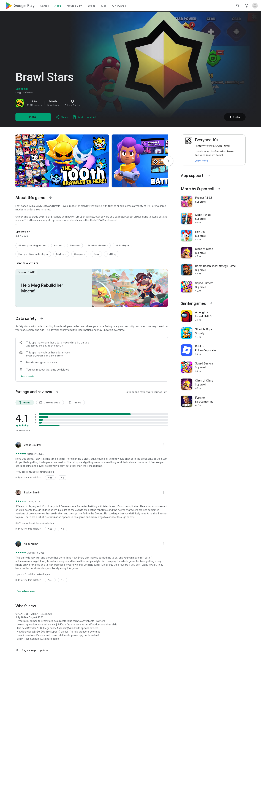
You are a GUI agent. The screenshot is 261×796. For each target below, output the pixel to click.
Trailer (234, 117)
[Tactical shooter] (97, 245)
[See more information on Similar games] (211, 303)
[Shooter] (75, 245)
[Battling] (111, 254)
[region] (65, 103)
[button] (62, 160)
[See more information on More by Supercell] (219, 188)
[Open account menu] (255, 5)
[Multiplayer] (122, 245)
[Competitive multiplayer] (33, 254)
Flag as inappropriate (31, 650)
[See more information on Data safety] (41, 318)
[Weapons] (79, 254)
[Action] (58, 245)
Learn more (201, 160)
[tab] (44, 5)
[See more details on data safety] (27, 376)
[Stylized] (61, 254)
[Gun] (96, 254)
